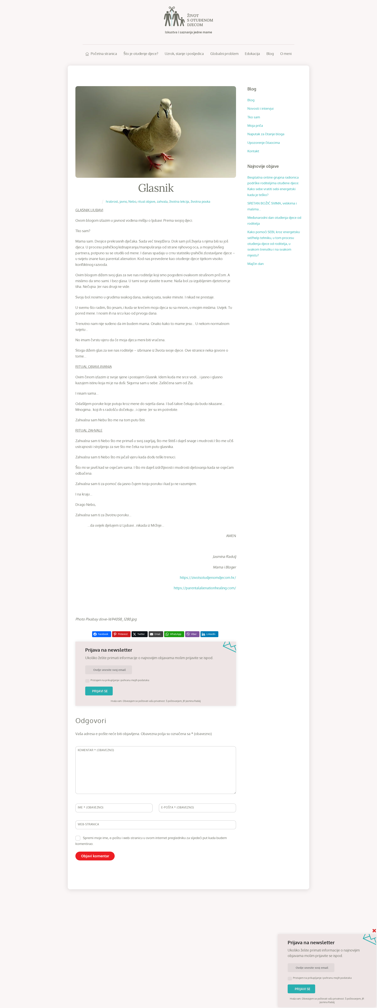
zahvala (162, 201)
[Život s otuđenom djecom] (188, 24)
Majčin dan (255, 263)
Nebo (132, 201)
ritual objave (146, 201)
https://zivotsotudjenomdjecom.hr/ (208, 577)
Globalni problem (224, 53)
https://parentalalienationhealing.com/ (205, 588)
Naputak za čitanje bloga (265, 134)
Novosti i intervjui (260, 108)
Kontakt (253, 151)
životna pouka (200, 201)
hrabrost (112, 201)
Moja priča (255, 125)
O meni (286, 53)
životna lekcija (179, 201)
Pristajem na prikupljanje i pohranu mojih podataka (120, 680)
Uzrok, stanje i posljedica (184, 53)
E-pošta (177, 807)
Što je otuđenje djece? (141, 53)
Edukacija (252, 53)
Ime (90, 807)
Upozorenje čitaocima (263, 142)
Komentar (96, 750)
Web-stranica (88, 824)
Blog (270, 53)
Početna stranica (103, 53)
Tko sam (253, 117)
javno (123, 201)
